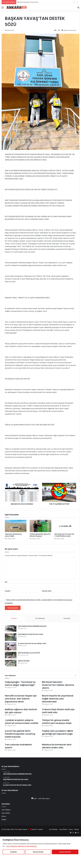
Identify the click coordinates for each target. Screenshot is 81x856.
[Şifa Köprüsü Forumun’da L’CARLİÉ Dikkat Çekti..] (65, 526)
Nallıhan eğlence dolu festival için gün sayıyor (21, 711)
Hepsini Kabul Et (65, 852)
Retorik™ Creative (37, 829)
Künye (4, 816)
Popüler (14, 618)
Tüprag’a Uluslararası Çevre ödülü (13, 535)
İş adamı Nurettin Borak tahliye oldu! (32, 643)
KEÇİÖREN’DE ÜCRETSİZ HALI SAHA (30, 634)
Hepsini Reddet (38, 852)
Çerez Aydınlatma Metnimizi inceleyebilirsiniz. (21, 846)
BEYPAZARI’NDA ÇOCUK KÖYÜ (29, 653)
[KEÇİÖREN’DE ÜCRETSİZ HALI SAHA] (10, 637)
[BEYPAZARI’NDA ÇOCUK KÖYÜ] (10, 655)
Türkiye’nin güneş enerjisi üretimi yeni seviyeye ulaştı (57, 722)
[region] (40, 846)
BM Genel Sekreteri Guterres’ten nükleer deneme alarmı (35, 2)
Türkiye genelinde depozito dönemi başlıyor (40, 535)
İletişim (4, 819)
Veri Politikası (6, 810)
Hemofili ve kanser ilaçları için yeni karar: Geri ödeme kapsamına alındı (21, 698)
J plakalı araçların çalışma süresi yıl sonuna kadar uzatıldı (21, 722)
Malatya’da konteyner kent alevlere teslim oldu (57, 746)
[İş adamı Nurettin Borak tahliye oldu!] (10, 646)
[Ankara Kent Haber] (16, 7)
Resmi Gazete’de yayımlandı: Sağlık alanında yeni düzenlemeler (58, 698)
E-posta (8, 591)
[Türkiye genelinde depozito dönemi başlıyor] (40, 526)
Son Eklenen (40, 618)
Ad (6, 582)
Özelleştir (13, 852)
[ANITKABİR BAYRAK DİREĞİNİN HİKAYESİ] (10, 628)
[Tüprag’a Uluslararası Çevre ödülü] (15, 526)
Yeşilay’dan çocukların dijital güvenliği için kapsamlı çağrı (57, 732)
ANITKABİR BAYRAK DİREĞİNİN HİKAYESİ (32, 626)
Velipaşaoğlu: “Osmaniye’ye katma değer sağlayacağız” (20, 683)
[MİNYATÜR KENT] (10, 663)
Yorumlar (66, 618)
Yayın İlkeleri (6, 813)
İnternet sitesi (46, 591)
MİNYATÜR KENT (24, 661)
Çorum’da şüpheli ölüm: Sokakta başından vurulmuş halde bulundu (20, 733)
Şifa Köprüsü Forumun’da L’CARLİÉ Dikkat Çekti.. (64, 535)
